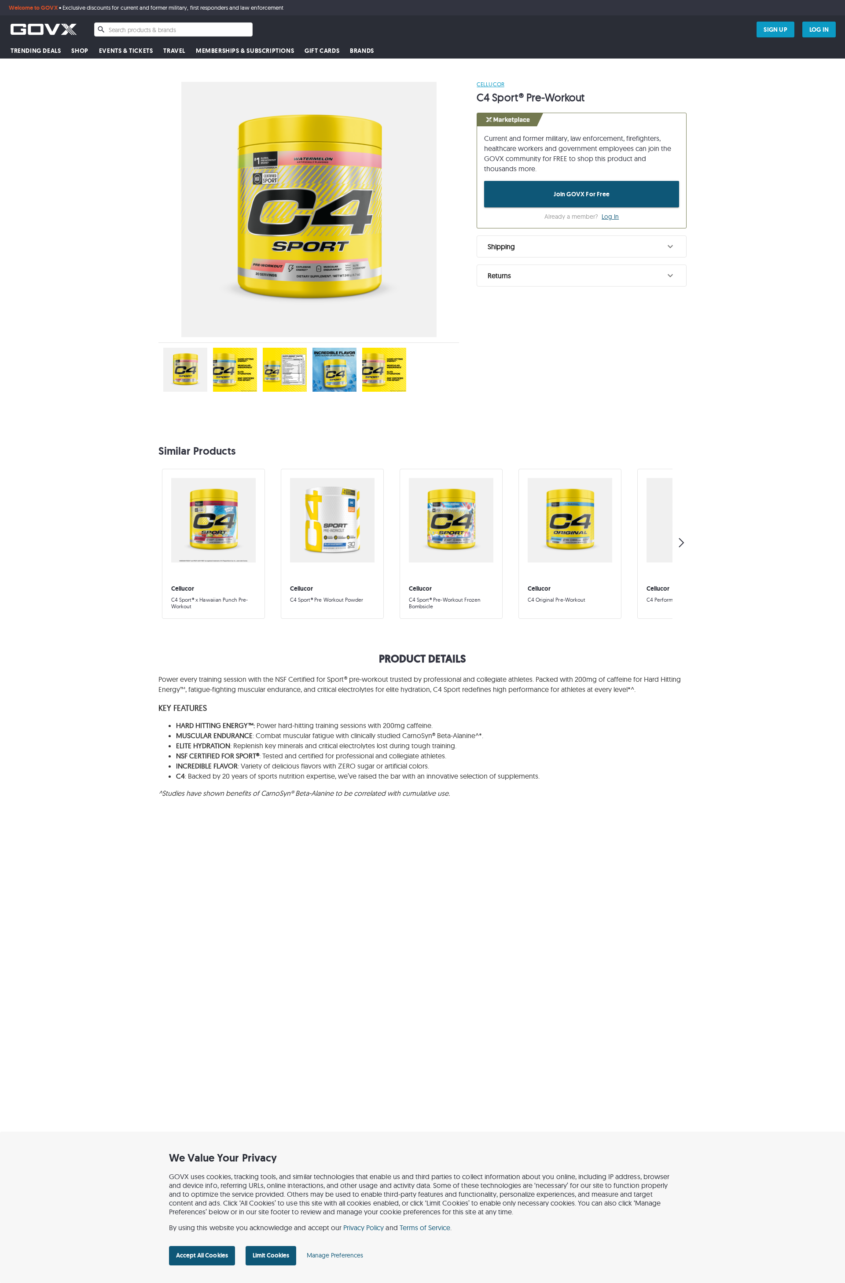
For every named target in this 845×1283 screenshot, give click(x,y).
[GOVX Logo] (44, 29)
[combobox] (173, 29)
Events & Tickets (126, 51)
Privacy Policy (363, 1227)
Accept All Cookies (202, 1255)
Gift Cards (322, 51)
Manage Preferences (335, 1255)
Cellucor (490, 84)
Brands (362, 51)
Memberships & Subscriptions (245, 51)
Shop (79, 51)
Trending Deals (36, 51)
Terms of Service (425, 1227)
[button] (581, 246)
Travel (174, 51)
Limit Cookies (271, 1255)
